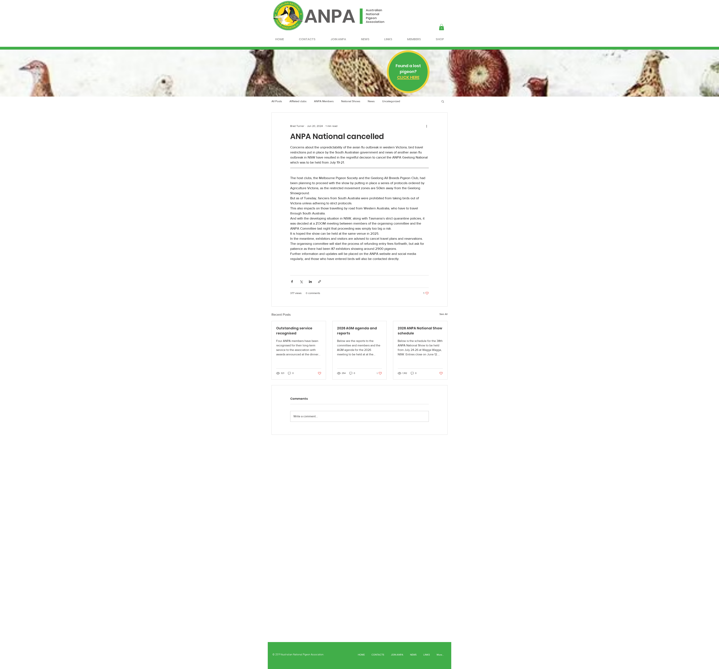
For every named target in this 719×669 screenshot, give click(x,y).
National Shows (350, 101)
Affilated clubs (298, 101)
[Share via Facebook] (292, 281)
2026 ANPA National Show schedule (420, 331)
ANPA (329, 16)
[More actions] (426, 126)
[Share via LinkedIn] (310, 281)
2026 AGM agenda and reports (357, 331)
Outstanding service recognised (294, 331)
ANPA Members (324, 101)
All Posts (276, 101)
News (371, 101)
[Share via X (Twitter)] (301, 281)
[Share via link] (319, 281)
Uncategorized (391, 101)
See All (443, 314)
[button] (441, 27)
